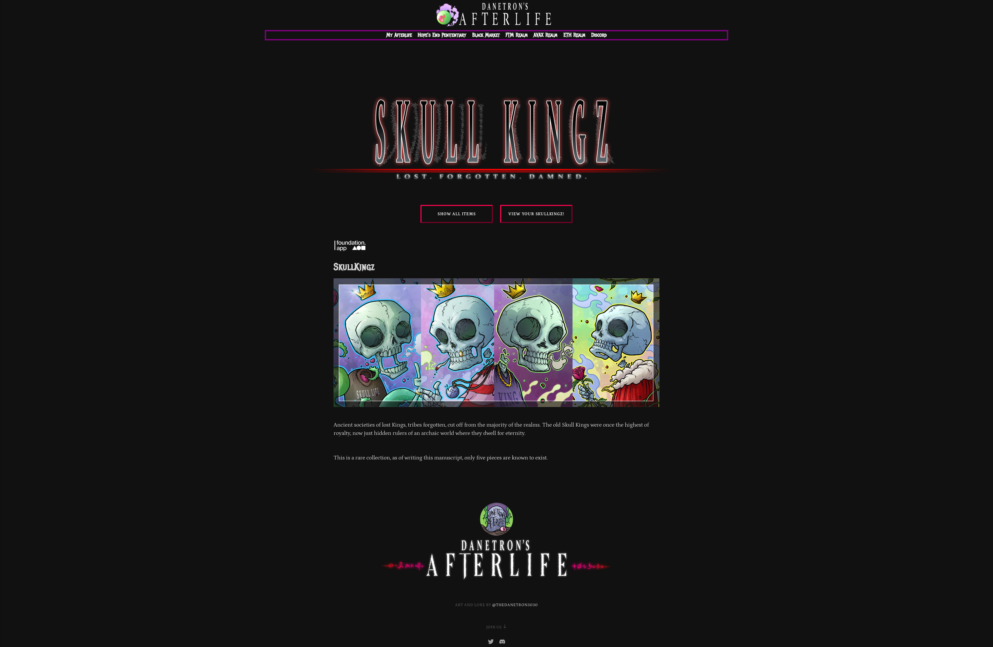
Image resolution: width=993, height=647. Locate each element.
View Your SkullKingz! (536, 214)
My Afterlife (399, 35)
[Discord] (502, 642)
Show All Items (457, 214)
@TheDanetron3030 (515, 605)
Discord (599, 35)
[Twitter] (491, 642)
